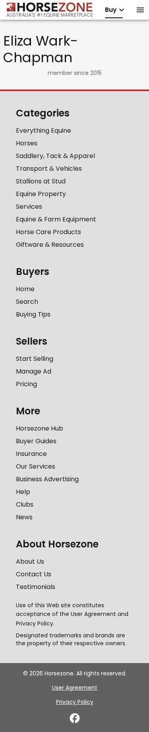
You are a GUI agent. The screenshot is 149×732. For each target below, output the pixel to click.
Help (23, 491)
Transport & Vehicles (49, 168)
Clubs (24, 504)
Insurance (31, 453)
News (24, 517)
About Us (30, 561)
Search (27, 301)
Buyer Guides (36, 441)
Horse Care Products (48, 231)
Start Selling (34, 358)
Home (25, 289)
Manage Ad (33, 371)
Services (29, 206)
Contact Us (33, 574)
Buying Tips (33, 314)
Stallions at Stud (41, 181)
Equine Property (41, 193)
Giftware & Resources (50, 244)
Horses (26, 143)
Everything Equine (43, 130)
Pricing (26, 384)
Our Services (35, 466)
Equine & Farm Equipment (56, 219)
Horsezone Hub (39, 428)
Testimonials (35, 586)
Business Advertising (47, 479)
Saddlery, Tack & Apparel (55, 155)
